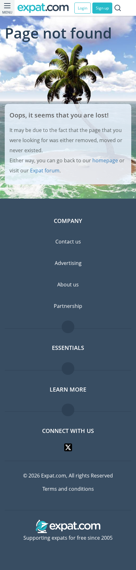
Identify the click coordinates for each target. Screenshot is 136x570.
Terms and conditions (68, 488)
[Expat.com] (45, 8)
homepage (105, 160)
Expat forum (44, 170)
